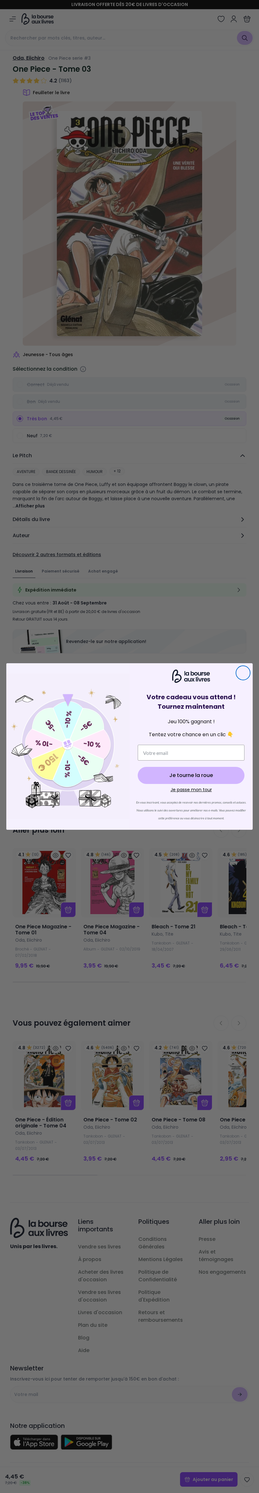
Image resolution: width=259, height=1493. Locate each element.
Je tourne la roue (191, 775)
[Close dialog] (243, 673)
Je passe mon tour (191, 789)
